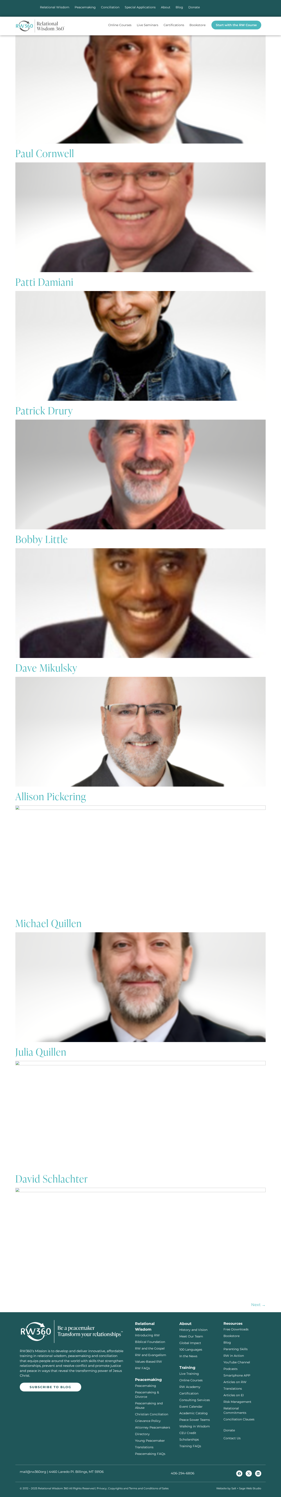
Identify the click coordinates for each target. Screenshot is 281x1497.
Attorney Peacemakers (152, 1427)
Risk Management (237, 1402)
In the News (188, 1356)
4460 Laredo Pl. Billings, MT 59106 (76, 1472)
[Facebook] (239, 1473)
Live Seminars (147, 25)
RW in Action (233, 1356)
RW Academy (189, 1387)
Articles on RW (235, 1382)
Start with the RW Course (236, 25)
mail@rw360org (33, 1472)
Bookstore (197, 25)
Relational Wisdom (54, 7)
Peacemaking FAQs (150, 1454)
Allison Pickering (50, 796)
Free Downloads (236, 1329)
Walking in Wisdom (194, 1426)
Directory (142, 1434)
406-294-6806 (182, 1473)
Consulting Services (194, 1400)
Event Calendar (191, 1407)
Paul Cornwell (44, 153)
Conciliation (110, 7)
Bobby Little (41, 538)
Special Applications (140, 7)
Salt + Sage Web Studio (246, 1488)
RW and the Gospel (150, 1348)
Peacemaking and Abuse (149, 1405)
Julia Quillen (41, 1051)
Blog (179, 7)
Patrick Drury (44, 410)
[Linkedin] (258, 1473)
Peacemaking (85, 7)
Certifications (174, 25)
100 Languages (190, 1349)
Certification (188, 1393)
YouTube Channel (236, 1362)
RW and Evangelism (150, 1355)
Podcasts (230, 1369)
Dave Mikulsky (46, 667)
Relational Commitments (234, 1410)
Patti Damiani (44, 281)
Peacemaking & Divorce (147, 1394)
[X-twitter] (249, 1473)
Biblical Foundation (150, 1342)
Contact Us (232, 1438)
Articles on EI (233, 1395)
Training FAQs (190, 1446)
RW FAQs (142, 1368)
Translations (144, 1447)
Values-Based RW (148, 1362)
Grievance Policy (148, 1421)
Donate (194, 7)
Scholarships (189, 1439)
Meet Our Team (191, 1336)
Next (258, 1304)
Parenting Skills (235, 1349)
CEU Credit (187, 1433)
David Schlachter (51, 1178)
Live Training (189, 1374)
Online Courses (119, 25)
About (165, 7)
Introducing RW (147, 1335)
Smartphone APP (236, 1375)
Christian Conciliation (151, 1414)
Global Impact (190, 1343)
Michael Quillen (48, 922)
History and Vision (193, 1330)
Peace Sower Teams (194, 1420)
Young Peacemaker (150, 1441)
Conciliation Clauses (238, 1419)
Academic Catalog (193, 1413)
